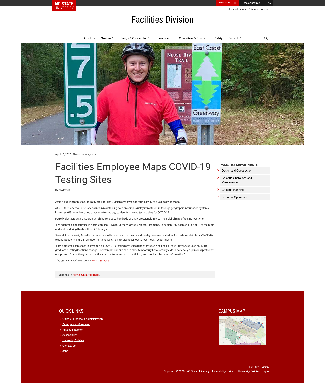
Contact (233, 38)
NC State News (100, 260)
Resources (225, 3)
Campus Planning (233, 189)
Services (106, 38)
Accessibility (69, 335)
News (76, 275)
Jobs (65, 351)
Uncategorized (90, 275)
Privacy (232, 371)
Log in (265, 371)
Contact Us (69, 345)
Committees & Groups (192, 38)
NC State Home (67, 2)
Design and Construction (237, 170)
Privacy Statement (73, 329)
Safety (218, 38)
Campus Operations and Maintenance (237, 180)
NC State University (198, 371)
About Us (89, 38)
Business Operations (235, 197)
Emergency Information (76, 324)
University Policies (73, 340)
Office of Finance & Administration (248, 9)
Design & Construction (134, 38)
